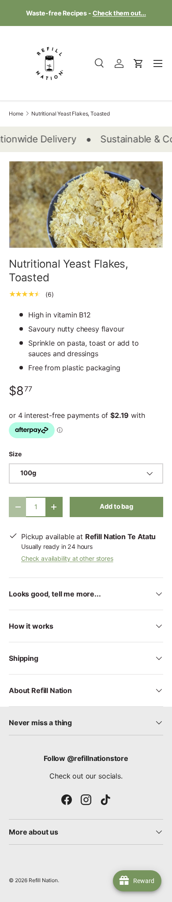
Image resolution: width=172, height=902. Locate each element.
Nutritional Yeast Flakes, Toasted (70, 113)
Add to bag (116, 507)
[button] (138, 63)
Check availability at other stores (67, 558)
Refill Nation (43, 880)
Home (16, 113)
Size (15, 454)
